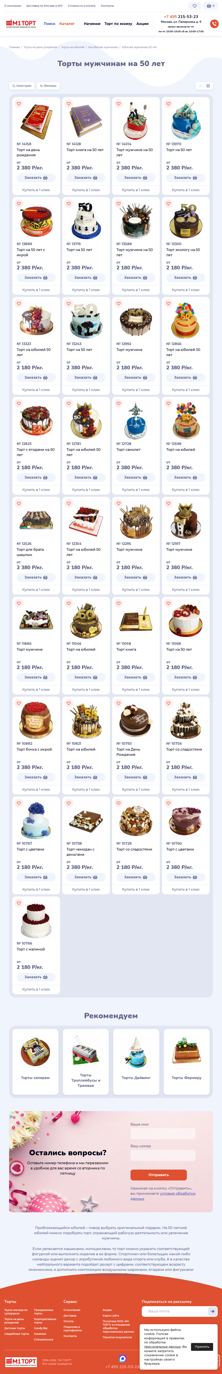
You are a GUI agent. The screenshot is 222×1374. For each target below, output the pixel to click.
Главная (14, 47)
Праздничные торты (43, 1311)
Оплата (68, 1321)
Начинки (40, 1333)
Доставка (70, 1315)
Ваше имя (140, 1124)
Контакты (107, 5)
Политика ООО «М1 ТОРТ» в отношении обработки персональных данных (118, 1326)
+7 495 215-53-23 (122, 1366)
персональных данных (162, 1347)
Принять (202, 1347)
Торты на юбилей (72, 47)
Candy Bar (41, 1328)
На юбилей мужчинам (103, 47)
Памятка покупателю (117, 1337)
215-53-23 (181, 16)
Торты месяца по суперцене (16, 1311)
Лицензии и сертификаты (73, 1328)
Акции (107, 1310)
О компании (12, 5)
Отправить (159, 1175)
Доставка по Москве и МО (44, 5)
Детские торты (14, 1328)
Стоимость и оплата (81, 5)
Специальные (43, 1339)
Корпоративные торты (45, 1320)
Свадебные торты (16, 1333)
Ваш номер (141, 1146)
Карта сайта (111, 1315)
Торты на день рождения (40, 47)
